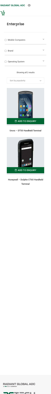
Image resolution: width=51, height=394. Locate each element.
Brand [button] (10, 50)
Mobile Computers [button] (16, 40)
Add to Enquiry (27, 121)
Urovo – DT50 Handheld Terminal (25, 130)
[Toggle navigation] (29, 5)
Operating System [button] (16, 61)
